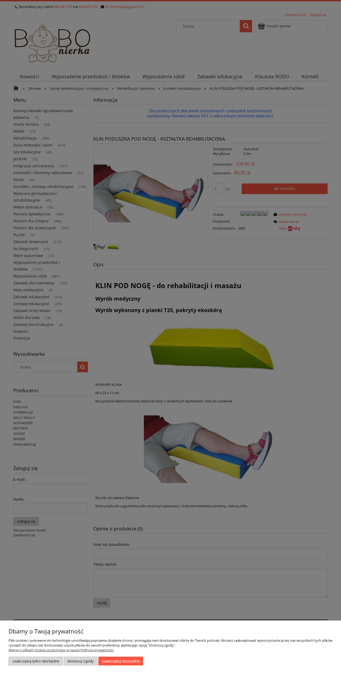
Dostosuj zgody (80, 661)
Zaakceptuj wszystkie (121, 661)
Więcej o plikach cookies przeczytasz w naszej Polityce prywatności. (61, 650)
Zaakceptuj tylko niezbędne (35, 661)
